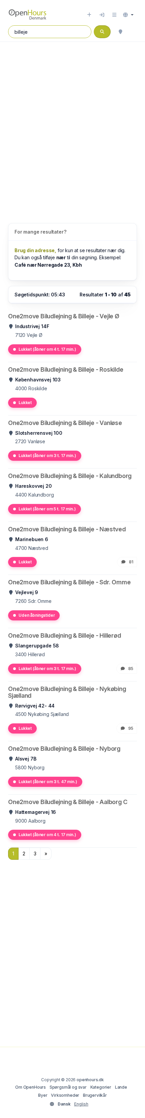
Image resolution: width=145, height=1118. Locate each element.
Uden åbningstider (37, 615)
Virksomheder (65, 1095)
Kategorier (100, 1087)
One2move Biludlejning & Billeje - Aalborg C (67, 801)
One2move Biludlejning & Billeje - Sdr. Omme (69, 582)
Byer (42, 1095)
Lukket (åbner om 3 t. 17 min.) (47, 455)
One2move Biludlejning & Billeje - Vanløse (65, 422)
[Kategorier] (114, 14)
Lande (121, 1087)
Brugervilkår (95, 1095)
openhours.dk (90, 1079)
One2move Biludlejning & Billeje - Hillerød (64, 635)
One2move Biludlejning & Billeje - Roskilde (65, 369)
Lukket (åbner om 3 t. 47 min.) (48, 781)
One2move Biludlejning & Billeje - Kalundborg (70, 475)
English (81, 1104)
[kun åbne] (133, 31)
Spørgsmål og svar (68, 1087)
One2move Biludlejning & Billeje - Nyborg (64, 748)
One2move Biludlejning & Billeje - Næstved (67, 529)
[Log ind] (102, 14)
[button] (128, 14)
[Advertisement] (72, 125)
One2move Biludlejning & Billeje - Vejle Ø (63, 316)
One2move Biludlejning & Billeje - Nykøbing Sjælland (67, 692)
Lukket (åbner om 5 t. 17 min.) (47, 508)
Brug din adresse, (35, 250)
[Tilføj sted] (89, 14)
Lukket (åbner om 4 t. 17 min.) (47, 349)
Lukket (25, 402)
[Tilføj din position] (120, 31)
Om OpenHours (30, 1087)
